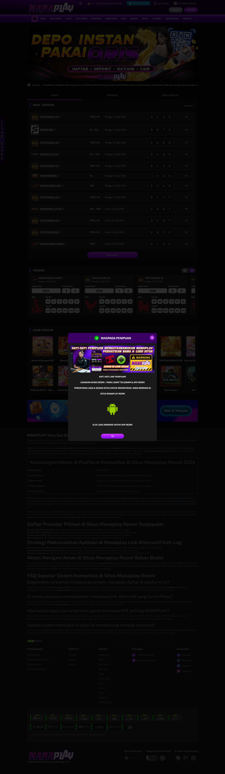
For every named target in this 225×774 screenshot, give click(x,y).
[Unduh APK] (112, 409)
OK (112, 436)
